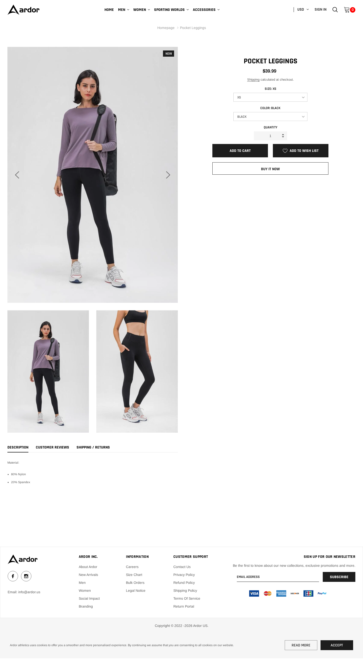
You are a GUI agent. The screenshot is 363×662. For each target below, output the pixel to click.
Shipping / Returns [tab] (93, 447)
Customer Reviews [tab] (52, 447)
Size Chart (134, 575)
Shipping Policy (185, 590)
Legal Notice (135, 590)
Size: (270, 89)
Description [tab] (17, 447)
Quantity (270, 127)
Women (139, 9)
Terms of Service (186, 598)
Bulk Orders (135, 583)
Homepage (166, 28)
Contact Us (182, 567)
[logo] (23, 9)
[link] (335, 9)
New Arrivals (88, 575)
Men (121, 9)
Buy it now (270, 169)
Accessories (204, 9)
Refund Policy (184, 583)
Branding (86, 606)
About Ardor (88, 567)
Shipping (253, 79)
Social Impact (89, 598)
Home (109, 9)
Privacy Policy (184, 575)
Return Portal (183, 606)
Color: (270, 108)
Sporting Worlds (169, 9)
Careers (132, 567)
